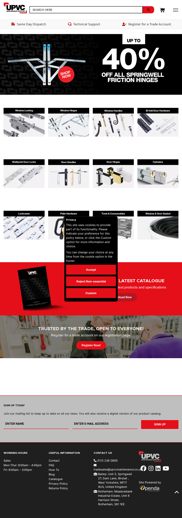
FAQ (51, 465)
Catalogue (56, 479)
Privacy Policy (58, 483)
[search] (148, 9)
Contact (54, 460)
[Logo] (17, 8)
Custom (91, 293)
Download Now (121, 297)
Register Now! (91, 345)
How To (54, 470)
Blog (52, 474)
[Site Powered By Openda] (149, 488)
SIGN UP (160, 424)
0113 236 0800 (107, 460)
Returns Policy (58, 488)
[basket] (162, 10)
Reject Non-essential (91, 281)
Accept (91, 269)
